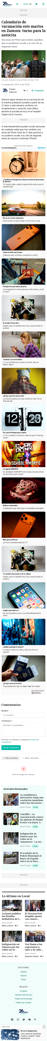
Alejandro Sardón (32, 956)
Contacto (23, 991)
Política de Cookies (23, 1003)
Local (36, 807)
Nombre (5, 711)
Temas (23, 979)
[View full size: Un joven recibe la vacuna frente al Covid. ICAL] (23, 64)
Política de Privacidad (23, 999)
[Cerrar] (44, 1026)
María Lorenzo (7, 926)
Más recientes (12, 758)
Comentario (7, 721)
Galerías (23, 972)
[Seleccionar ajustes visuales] (36, 4)
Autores (23, 976)
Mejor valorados (32, 758)
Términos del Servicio (23, 995)
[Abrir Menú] (43, 4)
